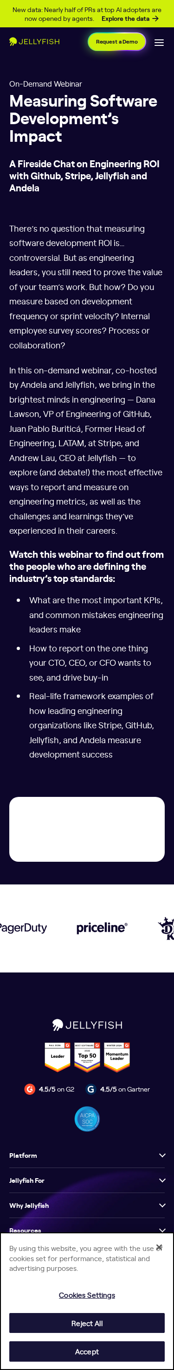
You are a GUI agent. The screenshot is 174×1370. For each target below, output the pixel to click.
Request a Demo (117, 41)
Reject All (86, 1323)
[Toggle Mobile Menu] (159, 41)
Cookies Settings (87, 1295)
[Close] (159, 1247)
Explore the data (125, 18)
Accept (87, 1351)
